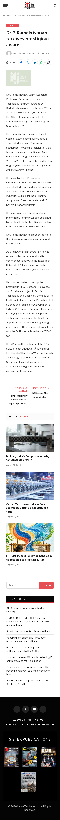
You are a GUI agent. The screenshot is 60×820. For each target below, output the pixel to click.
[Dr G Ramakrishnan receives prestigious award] (18, 85)
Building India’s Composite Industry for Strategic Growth (28, 458)
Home (6, 15)
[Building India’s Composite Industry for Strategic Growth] (30, 438)
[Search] (55, 5)
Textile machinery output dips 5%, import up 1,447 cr (18, 400)
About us (19, 720)
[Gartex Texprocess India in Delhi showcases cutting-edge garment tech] (30, 486)
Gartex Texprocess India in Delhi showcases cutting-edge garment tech (27, 508)
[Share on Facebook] (21, 62)
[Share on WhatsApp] (42, 62)
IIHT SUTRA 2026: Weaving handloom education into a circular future (29, 558)
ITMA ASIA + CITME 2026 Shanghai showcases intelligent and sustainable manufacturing (27, 621)
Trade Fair (13, 26)
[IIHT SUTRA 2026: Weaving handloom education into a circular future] (30, 537)
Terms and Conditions (41, 724)
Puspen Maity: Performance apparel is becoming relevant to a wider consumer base (28, 671)
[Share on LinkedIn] (35, 62)
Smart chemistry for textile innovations (28, 631)
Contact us (35, 720)
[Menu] (5, 5)
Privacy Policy (14, 724)
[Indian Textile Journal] (30, 5)
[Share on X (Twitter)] (28, 62)
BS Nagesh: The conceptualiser (40, 395)
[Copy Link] (49, 62)
